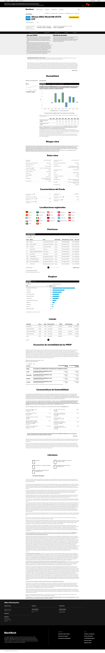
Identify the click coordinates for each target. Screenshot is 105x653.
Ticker (27, 239)
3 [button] (51, 267)
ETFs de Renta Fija (62, 612)
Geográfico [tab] (34, 281)
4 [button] (53, 267)
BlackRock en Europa (7, 610)
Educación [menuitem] (61, 9)
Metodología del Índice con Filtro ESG (69, 533)
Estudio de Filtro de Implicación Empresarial (54, 533)
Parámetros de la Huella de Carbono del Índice (38, 533)
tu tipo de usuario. (40, 5)
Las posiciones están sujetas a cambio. (33, 272)
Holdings (66, 32)
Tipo (27, 285)
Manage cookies (87, 642)
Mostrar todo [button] (77, 267)
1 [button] (48, 267)
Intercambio (28, 324)
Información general (33, 32)
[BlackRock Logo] (10, 633)
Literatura (75, 32)
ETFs (32, 612)
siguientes (64, 406)
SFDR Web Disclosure (69, 13)
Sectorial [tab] (28, 281)
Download (77, 13)
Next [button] (58, 267)
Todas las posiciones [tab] (30, 234)
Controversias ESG (29, 534)
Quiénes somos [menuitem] (39, 9)
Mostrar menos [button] (74, 70)
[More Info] (49, 83)
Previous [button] (47, 267)
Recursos (5, 621)
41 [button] (57, 267)
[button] (74, 17)
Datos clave (57, 32)
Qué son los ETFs (7, 618)
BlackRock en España (7, 609)
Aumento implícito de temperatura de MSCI (40, 534)
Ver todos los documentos (38, 475)
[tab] (32, 87)
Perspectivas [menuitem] (54, 9)
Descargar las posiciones (32, 270)
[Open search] (78, 9)
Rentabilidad (46, 32)
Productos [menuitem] (47, 9)
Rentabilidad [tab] (42, 80)
